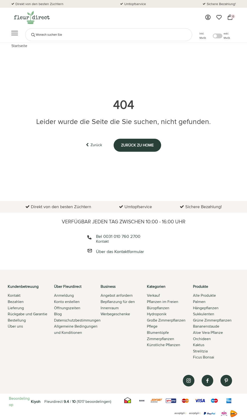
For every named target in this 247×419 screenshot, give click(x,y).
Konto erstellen (67, 301)
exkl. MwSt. (227, 36)
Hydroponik (156, 314)
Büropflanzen (158, 308)
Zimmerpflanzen (160, 339)
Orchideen (202, 339)
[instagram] (188, 380)
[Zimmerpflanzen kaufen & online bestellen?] (31, 17)
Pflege (152, 326)
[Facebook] (207, 380)
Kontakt (14, 295)
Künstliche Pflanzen (163, 345)
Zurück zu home (137, 145)
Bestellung (17, 320)
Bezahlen (16, 301)
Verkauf (153, 295)
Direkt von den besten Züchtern (39, 3)
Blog (58, 314)
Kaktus (198, 345)
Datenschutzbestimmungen (77, 320)
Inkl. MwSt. (202, 36)
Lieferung (16, 308)
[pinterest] (226, 380)
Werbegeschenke (115, 314)
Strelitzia (200, 351)
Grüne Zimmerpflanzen (212, 320)
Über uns (15, 326)
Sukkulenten (203, 314)
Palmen (199, 301)
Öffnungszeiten (67, 308)
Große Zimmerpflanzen (166, 320)
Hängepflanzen (206, 308)
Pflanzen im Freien (162, 301)
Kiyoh (36, 401)
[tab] (31, 322)
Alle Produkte (204, 295)
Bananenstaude (206, 326)
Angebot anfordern (117, 295)
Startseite (19, 45)
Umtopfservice (135, 3)
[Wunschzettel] (219, 17)
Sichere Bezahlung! (221, 3)
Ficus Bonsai (203, 357)
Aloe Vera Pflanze (208, 332)
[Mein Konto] (208, 17)
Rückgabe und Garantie (27, 314)
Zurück (96, 145)
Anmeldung (64, 295)
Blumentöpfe (158, 332)
